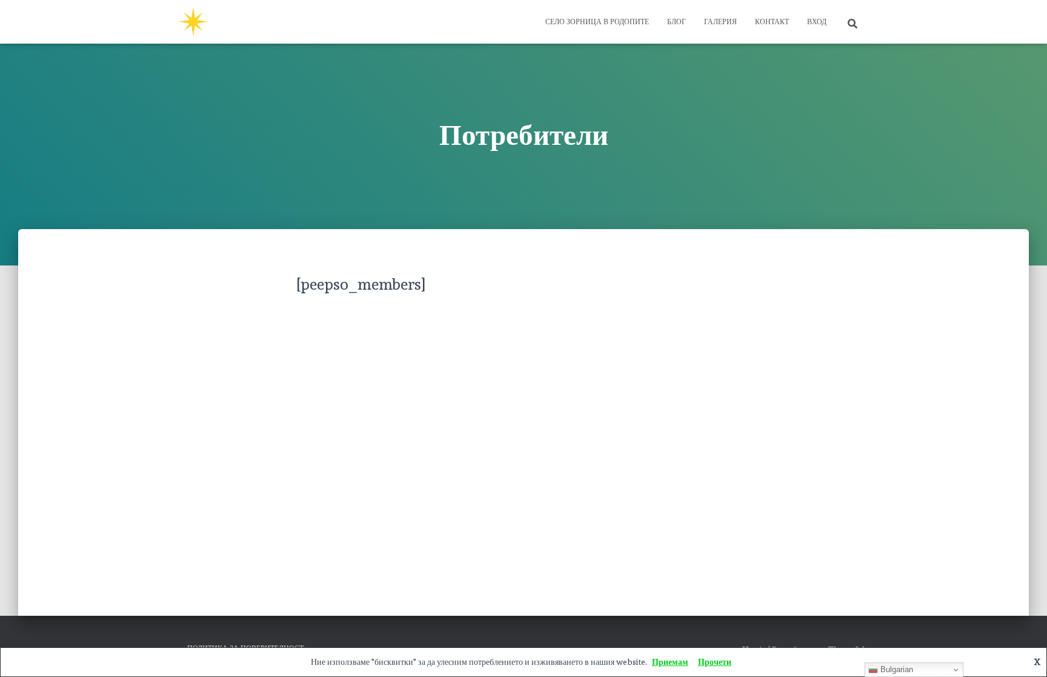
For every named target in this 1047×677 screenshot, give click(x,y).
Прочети (714, 662)
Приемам (670, 662)
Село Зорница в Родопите (597, 22)
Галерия (720, 22)
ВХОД (816, 22)
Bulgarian (895, 669)
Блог (676, 22)
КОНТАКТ (772, 22)
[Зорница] (193, 22)
